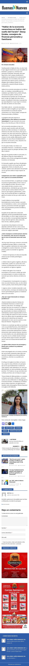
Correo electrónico (7, 532)
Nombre (4, 528)
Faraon (5, 431)
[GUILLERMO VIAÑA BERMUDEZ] (3, 641)
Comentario (5, 516)
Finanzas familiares (15, 431)
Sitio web (4, 537)
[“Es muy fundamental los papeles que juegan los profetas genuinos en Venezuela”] (5, 471)
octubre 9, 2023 (13, 465)
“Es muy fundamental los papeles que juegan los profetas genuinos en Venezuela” (16, 472)
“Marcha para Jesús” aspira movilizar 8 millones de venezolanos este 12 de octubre (17, 461)
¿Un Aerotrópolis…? (11, 658)
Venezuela (6, 434)
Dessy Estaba (9, 427)
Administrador (15, 43)
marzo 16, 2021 (13, 476)
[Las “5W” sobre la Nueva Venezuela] (5, 482)
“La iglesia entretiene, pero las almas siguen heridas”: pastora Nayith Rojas (17, 649)
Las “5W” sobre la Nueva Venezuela (16, 481)
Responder (6, 504)
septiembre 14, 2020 (14, 484)
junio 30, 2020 (6, 43)
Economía (18, 427)
